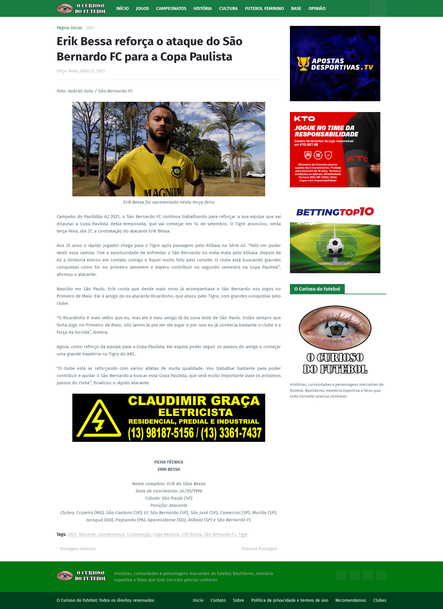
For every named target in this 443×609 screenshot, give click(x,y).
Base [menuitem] (296, 8)
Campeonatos (111, 534)
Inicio (198, 600)
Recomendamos (350, 600)
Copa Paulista (166, 534)
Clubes (379, 600)
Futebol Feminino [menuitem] (264, 8)
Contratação (139, 534)
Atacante (87, 534)
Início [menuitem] (122, 8)
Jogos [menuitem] (142, 8)
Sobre (238, 600)
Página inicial (69, 28)
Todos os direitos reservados (126, 600)
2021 (90, 28)
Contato (218, 600)
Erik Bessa (192, 534)
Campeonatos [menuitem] (171, 8)
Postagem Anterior (78, 548)
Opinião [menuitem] (317, 8)
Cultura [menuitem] (228, 8)
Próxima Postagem (260, 548)
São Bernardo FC (220, 534)
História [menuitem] (202, 8)
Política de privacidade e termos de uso (289, 600)
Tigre (243, 534)
